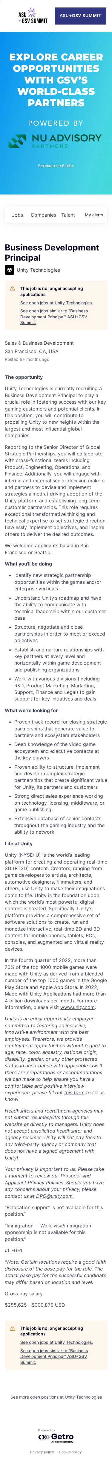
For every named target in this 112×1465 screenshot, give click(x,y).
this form (74, 1092)
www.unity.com (77, 1007)
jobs (17, 215)
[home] (33, 16)
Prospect (71, 1176)
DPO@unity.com (54, 1196)
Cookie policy (70, 1452)
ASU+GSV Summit (80, 16)
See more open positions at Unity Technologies (56, 1396)
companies (43, 215)
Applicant (15, 1183)
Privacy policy (42, 1452)
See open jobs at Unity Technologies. (56, 302)
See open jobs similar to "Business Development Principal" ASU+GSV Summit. (54, 316)
